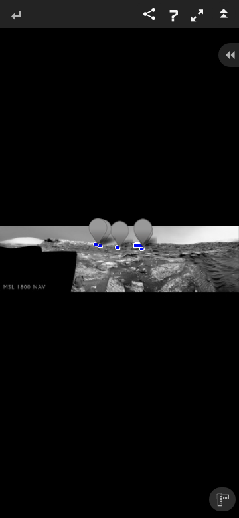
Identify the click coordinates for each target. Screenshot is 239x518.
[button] (197, 15)
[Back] (16, 16)
